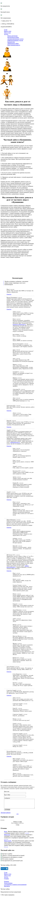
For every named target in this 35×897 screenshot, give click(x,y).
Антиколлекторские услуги (15, 39)
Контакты (7, 886)
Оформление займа (13, 43)
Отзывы (6, 878)
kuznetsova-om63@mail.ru (19, 324)
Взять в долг (7, 31)
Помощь (6, 881)
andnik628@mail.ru (15, 442)
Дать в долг (7, 32)
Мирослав (7, 834)
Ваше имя (6, 791)
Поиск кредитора (12, 36)
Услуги (6, 34)
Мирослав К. (8, 840)
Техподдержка (8, 883)
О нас (5, 29)
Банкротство (11, 42)
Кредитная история (13, 37)
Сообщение (7, 798)
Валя (5, 831)
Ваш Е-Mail (7, 794)
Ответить (9, 294)
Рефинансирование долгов (15, 40)
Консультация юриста (13, 45)
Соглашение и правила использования (15, 884)
